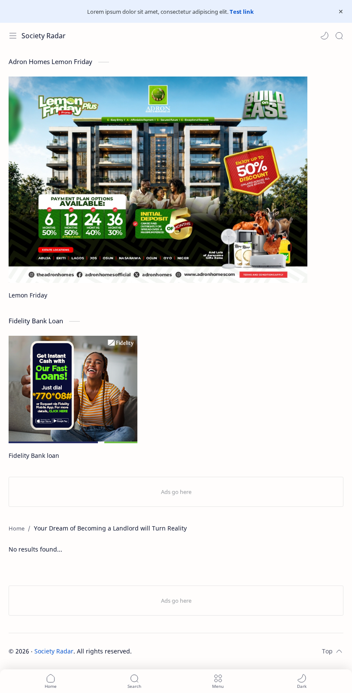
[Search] (339, 35)
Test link (242, 11)
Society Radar (43, 35)
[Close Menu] (340, 11)
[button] (324, 35)
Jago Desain (189, 651)
